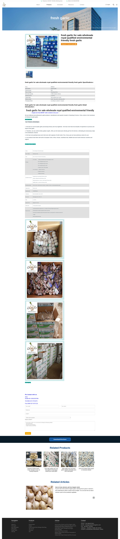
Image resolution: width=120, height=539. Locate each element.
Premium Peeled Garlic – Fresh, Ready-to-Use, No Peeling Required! (34, 470)
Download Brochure (60, 439)
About (38, 4)
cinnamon (31, 530)
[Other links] (117, 5)
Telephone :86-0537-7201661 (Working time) (52, 0)
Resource (71, 4)
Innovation (60, 4)
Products (49, 4)
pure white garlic (15, 527)
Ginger (30, 525)
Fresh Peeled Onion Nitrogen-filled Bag (37, 527)
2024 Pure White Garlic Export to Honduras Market (86, 469)
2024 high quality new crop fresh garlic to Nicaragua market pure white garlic (51, 470)
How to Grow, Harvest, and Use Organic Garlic (67, 487)
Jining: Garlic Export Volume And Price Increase (65, 535)
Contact (82, 4)
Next (93, 462)
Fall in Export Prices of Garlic (61, 531)
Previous (26, 462)
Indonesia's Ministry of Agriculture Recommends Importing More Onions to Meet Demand (65, 526)
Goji (30, 531)
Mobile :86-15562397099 (73, 0)
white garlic (13, 528)
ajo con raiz (31, 528)
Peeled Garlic (32, 524)
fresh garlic (13, 525)
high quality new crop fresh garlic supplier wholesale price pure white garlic (68, 470)
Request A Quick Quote (68, 44)
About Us (13, 524)
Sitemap (13, 531)
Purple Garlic (14, 530)
